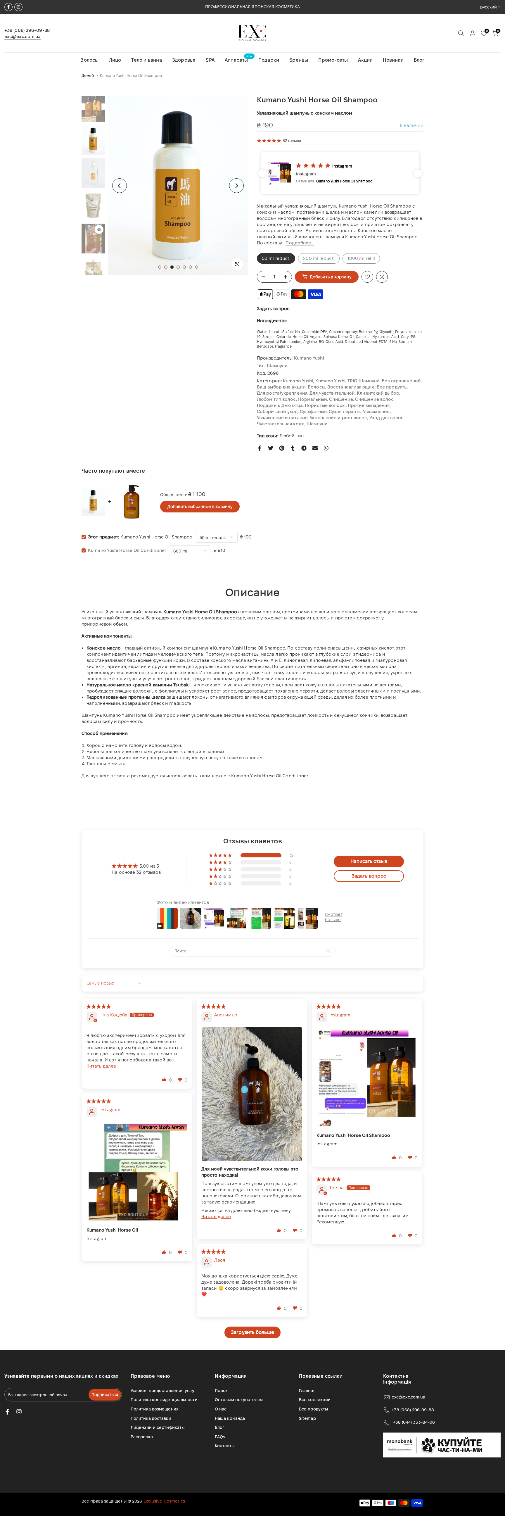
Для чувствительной (332, 393)
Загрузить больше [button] (252, 1332)
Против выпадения (369, 405)
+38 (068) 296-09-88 (27, 30)
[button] (270, 140)
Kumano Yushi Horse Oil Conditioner (127, 550)
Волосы (89, 60)
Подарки (268, 60)
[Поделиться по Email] (315, 448)
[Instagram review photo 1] (367, 1077)
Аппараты (238, 59)
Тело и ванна (146, 60)
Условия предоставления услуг (163, 1390)
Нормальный (312, 399)
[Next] (236, 185)
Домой (88, 75)
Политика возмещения (155, 1409)
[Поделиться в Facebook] (259, 448)
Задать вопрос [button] (369, 875)
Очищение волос (374, 399)
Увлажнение (376, 411)
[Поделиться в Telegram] (304, 448)
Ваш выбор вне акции (281, 386)
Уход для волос (386, 417)
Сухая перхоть (345, 411)
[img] (99, 1006)
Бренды (298, 60)
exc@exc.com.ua (22, 36)
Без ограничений (401, 380)
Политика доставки (151, 1418)
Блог (419, 60)
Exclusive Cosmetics (164, 1501)
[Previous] (119, 185)
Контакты (225, 1446)
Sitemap (307, 1418)
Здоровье (184, 60)
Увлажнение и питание (282, 417)
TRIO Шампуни (363, 380)
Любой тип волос (276, 399)
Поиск (221, 1390)
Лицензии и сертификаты (158, 1427)
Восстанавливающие (351, 386)
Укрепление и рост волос (338, 417)
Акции (365, 60)
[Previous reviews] (262, 173)
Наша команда (230, 1418)
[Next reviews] (418, 173)
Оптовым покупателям (239, 1399)
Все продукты (392, 386)
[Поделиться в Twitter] (270, 448)
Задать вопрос (273, 308)
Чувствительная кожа (281, 423)
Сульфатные (313, 411)
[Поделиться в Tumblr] (292, 448)
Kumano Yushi (309, 357)
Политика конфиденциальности (164, 1399)
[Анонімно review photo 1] (251, 1094)
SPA (210, 60)
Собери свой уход (277, 411)
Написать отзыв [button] (368, 861)
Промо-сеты (333, 60)
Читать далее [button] (101, 1065)
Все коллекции (315, 1399)
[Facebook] (8, 7)
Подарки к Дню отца (280, 405)
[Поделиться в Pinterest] (281, 448)
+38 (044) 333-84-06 (414, 1422)
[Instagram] (18, 7)
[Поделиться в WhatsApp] (326, 448)
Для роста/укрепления (282, 393)
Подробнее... (300, 242)
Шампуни (277, 365)
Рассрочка (142, 1436)
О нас (221, 1409)
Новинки (393, 60)
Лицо (115, 60)
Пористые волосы (325, 405)
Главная (307, 1390)
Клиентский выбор (378, 393)
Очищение (341, 399)
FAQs (220, 1436)
